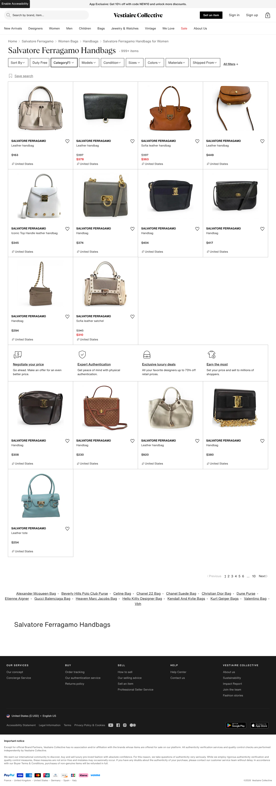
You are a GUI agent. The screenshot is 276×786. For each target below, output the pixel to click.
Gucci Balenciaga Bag (52, 598)
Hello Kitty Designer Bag (142, 598)
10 (254, 576)
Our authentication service (82, 678)
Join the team (232, 690)
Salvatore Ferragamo (37, 41)
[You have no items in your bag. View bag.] (268, 15)
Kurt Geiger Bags (225, 598)
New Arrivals (13, 28)
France (7, 780)
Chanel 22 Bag (149, 593)
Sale (184, 28)
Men (69, 28)
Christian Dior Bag (216, 593)
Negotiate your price (28, 364)
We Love (168, 28)
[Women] (63, 28)
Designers (35, 28)
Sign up (252, 15)
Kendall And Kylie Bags (186, 598)
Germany (56, 780)
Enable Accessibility (15, 4)
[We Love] (177, 28)
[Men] (75, 28)
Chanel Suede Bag (181, 593)
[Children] (94, 28)
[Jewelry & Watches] (141, 28)
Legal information (49, 725)
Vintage (150, 28)
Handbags (90, 41)
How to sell (125, 672)
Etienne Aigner (17, 598)
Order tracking (74, 672)
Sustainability (232, 678)
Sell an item (211, 15)
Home (12, 41)
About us (229, 672)
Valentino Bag (255, 598)
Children (85, 28)
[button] (268, 15)
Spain (66, 780)
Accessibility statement (21, 725)
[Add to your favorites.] (67, 141)
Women (54, 28)
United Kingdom (22, 780)
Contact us (177, 678)
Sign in (234, 15)
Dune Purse (246, 593)
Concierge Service (18, 678)
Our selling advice (130, 678)
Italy (74, 780)
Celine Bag (122, 593)
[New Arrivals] (25, 28)
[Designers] (45, 28)
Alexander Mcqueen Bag (36, 593)
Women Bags (68, 41)
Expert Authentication (94, 364)
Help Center (178, 672)
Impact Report (232, 684)
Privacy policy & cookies (89, 725)
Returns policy (74, 684)
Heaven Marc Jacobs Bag (96, 598)
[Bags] (108, 28)
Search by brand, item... (28, 15)
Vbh (138, 603)
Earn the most (217, 364)
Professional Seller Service (135, 690)
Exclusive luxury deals (159, 364)
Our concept (14, 672)
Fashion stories (233, 695)
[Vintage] (159, 28)
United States (41, 780)
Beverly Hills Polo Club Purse (84, 593)
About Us (200, 28)
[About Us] (210, 28)
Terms (67, 725)
